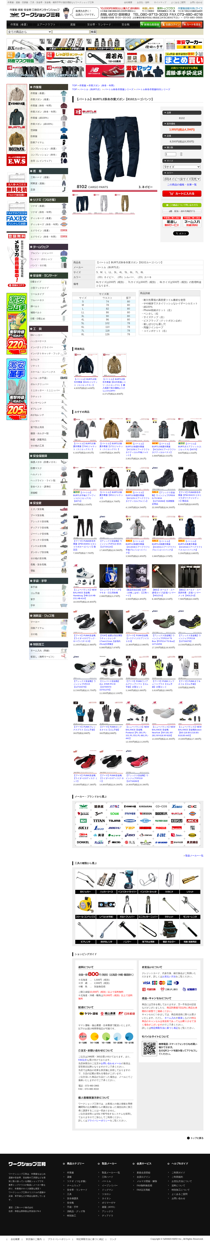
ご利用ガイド (178, 1172)
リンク (113, 1239)
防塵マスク (36, 468)
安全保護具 (72, 1198)
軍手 (33, 599)
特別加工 (71, 1215)
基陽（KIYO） (109, 1207)
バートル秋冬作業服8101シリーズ (153, 89)
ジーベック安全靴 (40, 533)
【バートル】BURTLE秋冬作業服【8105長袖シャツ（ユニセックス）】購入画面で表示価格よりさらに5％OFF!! (114, 385)
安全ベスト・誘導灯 (41, 486)
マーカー (35, 622)
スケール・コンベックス (43, 372)
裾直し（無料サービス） (43, 656)
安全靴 (126, 24)
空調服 (34, 130)
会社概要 (128, 2)
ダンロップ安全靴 (40, 552)
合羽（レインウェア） (42, 161)
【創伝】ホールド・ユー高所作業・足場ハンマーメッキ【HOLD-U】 (189, 593)
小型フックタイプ (40, 288)
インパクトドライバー (42, 347)
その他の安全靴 (38, 558)
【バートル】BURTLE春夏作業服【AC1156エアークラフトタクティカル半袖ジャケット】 (138, 449)
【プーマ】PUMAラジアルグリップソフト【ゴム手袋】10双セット (137, 684)
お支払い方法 (169, 976)
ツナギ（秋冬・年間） (42, 212)
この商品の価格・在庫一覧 (182, 184)
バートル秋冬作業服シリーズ (119, 89)
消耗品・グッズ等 (76, 1211)
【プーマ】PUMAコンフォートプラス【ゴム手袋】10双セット (163, 684)
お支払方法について (182, 1181)
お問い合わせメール (111, 1063)
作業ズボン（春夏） (41, 99)
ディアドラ (107, 1215)
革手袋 (34, 587)
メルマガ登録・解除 (147, 1181)
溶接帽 (34, 493)
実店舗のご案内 (34, 1239)
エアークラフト (46, 24)
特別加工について (181, 1190)
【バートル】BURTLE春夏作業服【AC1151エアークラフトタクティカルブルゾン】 (138, 498)
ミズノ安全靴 (37, 509)
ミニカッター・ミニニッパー (45, 390)
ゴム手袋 (35, 593)
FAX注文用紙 (143, 1190)
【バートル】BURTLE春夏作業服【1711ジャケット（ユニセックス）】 (111, 446)
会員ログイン (143, 1177)
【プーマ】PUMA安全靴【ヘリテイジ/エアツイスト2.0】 (137, 638)
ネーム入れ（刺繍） (41, 650)
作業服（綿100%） (40, 118)
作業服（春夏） (19, 24)
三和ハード (107, 1177)
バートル (106, 1181)
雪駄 (33, 570)
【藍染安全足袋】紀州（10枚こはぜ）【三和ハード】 (137, 593)
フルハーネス (37, 300)
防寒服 (34, 136)
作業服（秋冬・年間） (42, 105)
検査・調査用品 (38, 439)
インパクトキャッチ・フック (45, 353)
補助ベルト (36, 312)
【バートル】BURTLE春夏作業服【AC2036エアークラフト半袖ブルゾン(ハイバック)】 (138, 547)
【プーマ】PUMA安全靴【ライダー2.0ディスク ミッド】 (85, 778)
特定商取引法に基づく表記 (164, 1028)
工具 (69, 1194)
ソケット (35, 365)
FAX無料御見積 (144, 1185)
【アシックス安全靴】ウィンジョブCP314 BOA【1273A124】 (110, 544)
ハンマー (35, 421)
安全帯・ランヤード (99, 24)
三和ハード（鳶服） (41, 177)
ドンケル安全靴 (38, 546)
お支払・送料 (143, 2)
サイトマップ (160, 2)
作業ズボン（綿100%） (42, 124)
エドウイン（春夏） (41, 230)
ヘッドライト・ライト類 (43, 480)
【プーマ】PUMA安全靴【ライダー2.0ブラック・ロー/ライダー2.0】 (85, 638)
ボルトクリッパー (40, 384)
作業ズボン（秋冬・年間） (102, 85)
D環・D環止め (38, 318)
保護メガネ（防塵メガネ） (44, 462)
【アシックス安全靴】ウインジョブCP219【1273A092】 (137, 778)
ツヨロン (106, 1194)
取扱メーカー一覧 (194, 855)
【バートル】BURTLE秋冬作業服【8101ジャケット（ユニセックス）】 (85, 382)
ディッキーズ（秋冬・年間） (45, 224)
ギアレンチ (36, 409)
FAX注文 (82, 1060)
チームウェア (74, 1185)
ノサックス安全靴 (40, 540)
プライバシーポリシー (98, 1120)
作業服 (82, 85)
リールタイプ (37, 294)
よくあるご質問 (178, 2)
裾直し (181, 1018)
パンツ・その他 (38, 265)
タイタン (106, 1198)
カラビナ (35, 359)
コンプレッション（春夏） (44, 148)
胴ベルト (35, 306)
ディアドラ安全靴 (40, 527)
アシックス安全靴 (40, 521)
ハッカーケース (38, 341)
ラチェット (36, 396)
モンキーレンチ (38, 402)
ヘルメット (36, 474)
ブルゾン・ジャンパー (42, 253)
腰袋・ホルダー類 (40, 433)
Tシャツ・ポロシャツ (41, 259)
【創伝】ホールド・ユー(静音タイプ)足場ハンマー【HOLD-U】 (164, 593)
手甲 (33, 605)
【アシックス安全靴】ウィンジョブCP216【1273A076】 (189, 638)
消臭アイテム (37, 628)
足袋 (33, 189)
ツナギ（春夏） (38, 206)
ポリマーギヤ (108, 1202)
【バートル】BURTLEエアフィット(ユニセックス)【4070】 (189, 447)
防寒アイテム (37, 142)
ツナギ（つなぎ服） (77, 1181)
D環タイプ (36, 281)
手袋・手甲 (72, 1207)
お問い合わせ (196, 2)
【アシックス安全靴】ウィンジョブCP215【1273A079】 (84, 684)
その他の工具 (37, 445)
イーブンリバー (110, 1185)
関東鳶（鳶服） (38, 183)
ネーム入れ (170, 1018)
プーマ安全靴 (37, 515)
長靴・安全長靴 (38, 564)
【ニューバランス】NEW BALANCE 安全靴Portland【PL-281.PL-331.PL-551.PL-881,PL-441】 (137, 732)
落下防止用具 (37, 427)
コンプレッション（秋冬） (44, 154)
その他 (34, 634)
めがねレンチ (37, 415)
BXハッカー (36, 335)
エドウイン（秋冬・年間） (44, 236)
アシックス (107, 1211)
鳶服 (72, 24)
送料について (178, 1185)
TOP (74, 85)
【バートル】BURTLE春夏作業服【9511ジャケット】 (111, 495)
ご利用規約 (177, 1177)
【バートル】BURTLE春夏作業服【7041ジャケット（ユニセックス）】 (85, 446)
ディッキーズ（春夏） (42, 218)
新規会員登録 (143, 1172)
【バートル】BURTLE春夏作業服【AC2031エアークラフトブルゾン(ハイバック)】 (164, 547)
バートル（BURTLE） (90, 89)
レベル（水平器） (40, 378)
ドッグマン (107, 1190)
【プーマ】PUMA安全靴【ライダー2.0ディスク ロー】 (111, 778)
